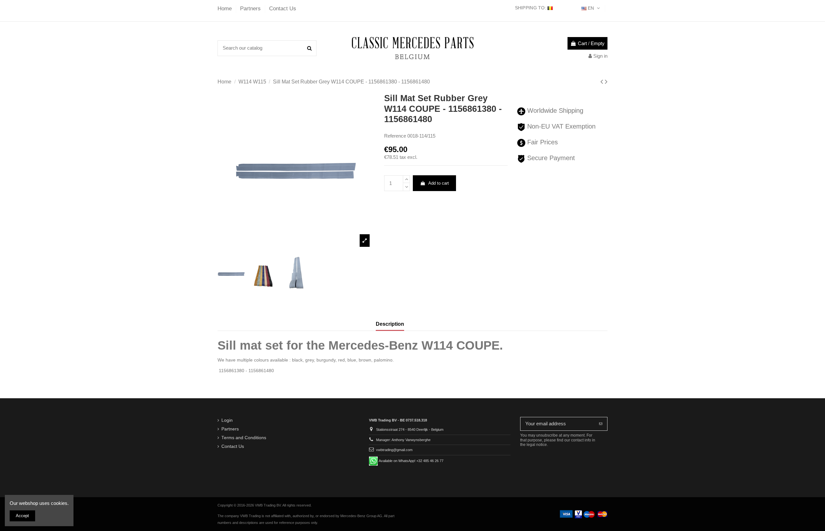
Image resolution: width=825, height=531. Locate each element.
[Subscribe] (600, 423)
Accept (22, 515)
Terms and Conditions (243, 437)
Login (227, 420)
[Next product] (606, 82)
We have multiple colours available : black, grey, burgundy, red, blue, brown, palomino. (306, 359)
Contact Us (282, 8)
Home (225, 8)
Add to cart (438, 183)
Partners (251, 8)
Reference (395, 136)
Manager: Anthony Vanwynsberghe (403, 440)
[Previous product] (602, 82)
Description (390, 324)
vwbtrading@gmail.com (394, 450)
